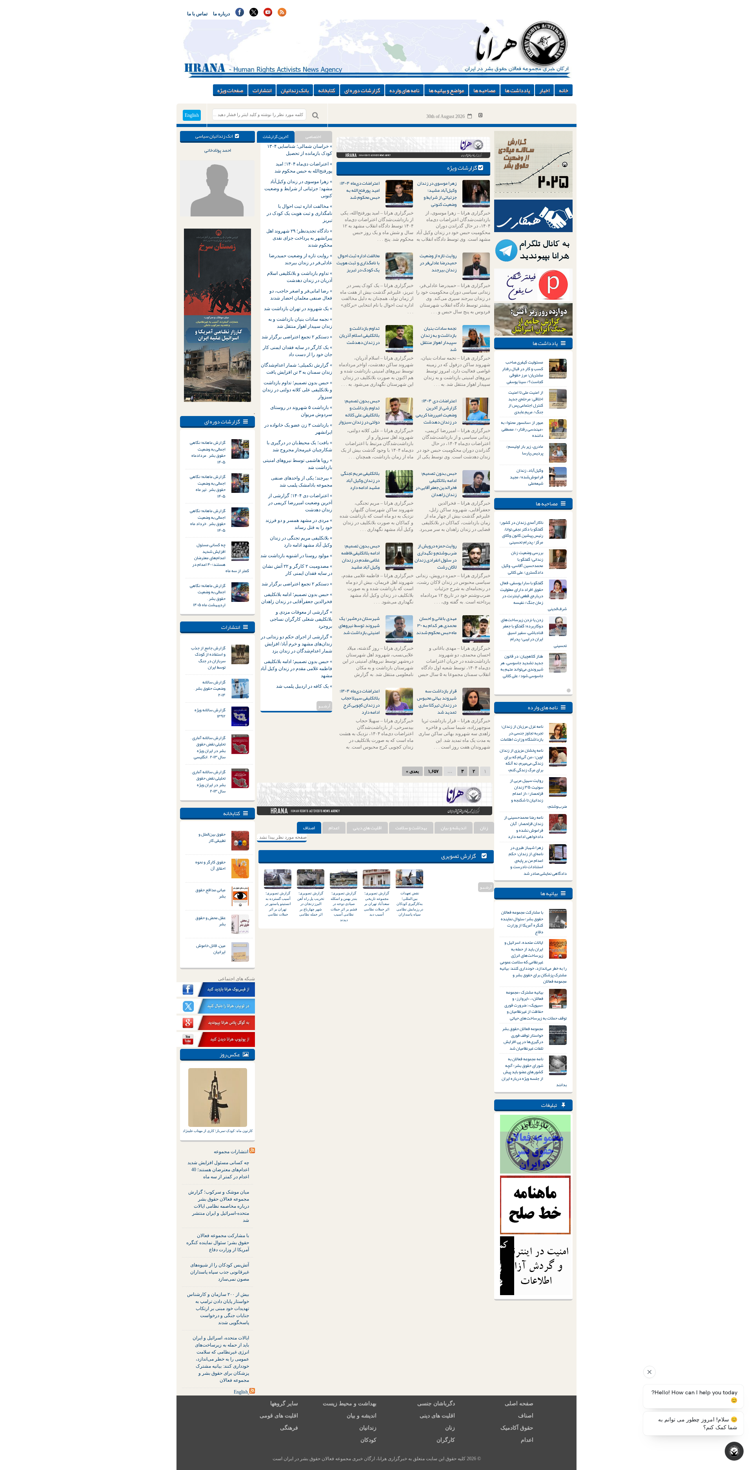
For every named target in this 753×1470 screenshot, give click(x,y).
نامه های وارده (404, 90)
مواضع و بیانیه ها (446, 90)
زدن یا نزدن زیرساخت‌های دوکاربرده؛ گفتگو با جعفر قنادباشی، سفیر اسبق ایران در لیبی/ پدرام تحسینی (534, 632)
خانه (563, 90)
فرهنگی (289, 1428)
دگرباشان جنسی (436, 1403)
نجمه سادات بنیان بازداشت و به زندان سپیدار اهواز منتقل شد (438, 339)
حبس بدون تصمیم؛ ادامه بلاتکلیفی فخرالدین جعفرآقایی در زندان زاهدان (436, 484)
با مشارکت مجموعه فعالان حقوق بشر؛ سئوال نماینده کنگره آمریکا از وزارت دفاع (217, 1242)
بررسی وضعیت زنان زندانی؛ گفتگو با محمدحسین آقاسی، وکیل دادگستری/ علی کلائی (522, 562)
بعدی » (412, 771)
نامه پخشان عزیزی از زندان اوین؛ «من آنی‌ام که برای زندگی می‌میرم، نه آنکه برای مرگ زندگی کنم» (521, 760)
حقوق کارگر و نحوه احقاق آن (210, 865)
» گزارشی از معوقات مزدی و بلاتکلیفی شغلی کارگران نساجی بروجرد (301, 619)
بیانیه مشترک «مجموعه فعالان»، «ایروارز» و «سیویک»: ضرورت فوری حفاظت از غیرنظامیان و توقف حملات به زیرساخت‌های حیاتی (535, 1005)
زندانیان (367, 1428)
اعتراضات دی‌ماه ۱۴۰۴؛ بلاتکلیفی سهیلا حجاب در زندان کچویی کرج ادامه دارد (360, 701)
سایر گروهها (284, 1403)
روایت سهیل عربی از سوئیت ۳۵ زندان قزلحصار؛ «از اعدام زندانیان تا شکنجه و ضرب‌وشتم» (538, 793)
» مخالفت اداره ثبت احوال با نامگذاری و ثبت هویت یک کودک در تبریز (299, 213)
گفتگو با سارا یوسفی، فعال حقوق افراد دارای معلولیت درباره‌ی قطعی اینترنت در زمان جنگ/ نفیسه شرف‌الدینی (533, 595)
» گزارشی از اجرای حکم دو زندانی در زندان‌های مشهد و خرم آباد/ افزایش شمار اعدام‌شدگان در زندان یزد (296, 644)
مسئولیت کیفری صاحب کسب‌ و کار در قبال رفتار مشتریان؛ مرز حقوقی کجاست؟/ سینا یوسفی (522, 372)
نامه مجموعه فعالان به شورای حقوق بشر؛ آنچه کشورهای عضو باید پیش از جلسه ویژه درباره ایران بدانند (534, 1071)
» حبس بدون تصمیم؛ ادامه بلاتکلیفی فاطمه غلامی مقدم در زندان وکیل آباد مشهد (296, 668)
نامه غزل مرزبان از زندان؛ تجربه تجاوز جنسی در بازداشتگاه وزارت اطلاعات (521, 732)
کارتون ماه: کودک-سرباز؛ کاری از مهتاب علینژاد (218, 1131)
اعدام (334, 827)
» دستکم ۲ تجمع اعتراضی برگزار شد (297, 337)
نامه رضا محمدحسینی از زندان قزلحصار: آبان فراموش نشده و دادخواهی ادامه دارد (523, 827)
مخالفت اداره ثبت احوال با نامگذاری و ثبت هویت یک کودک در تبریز (358, 262)
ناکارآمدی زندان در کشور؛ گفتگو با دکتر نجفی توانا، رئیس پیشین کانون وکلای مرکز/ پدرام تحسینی (521, 532)
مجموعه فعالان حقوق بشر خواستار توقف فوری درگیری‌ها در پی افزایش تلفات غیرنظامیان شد (522, 1038)
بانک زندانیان (295, 90)
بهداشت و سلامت (411, 827)
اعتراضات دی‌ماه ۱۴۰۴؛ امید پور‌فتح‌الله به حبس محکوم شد (360, 190)
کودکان (368, 1440)
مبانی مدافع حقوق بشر (210, 893)
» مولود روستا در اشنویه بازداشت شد (296, 555)
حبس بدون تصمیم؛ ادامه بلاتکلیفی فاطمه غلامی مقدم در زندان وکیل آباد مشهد (360, 556)
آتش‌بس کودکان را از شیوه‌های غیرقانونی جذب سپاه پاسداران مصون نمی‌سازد (219, 1272)
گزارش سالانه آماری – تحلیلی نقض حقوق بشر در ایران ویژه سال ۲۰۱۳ (208, 781)
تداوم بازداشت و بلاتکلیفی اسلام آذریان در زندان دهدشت (359, 335)
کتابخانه (326, 90)
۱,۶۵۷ (433, 771)
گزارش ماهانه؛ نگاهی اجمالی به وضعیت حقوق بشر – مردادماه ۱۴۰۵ (208, 452)
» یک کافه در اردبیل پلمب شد (304, 686)
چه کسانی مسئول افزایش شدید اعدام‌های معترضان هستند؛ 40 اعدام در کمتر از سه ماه (218, 1169)
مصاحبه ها (484, 90)
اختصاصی (313, 137)
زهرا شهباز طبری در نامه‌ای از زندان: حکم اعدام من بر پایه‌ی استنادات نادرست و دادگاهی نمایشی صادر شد (538, 860)
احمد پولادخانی (217, 150)
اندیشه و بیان (453, 827)
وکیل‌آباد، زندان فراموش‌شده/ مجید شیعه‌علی (526, 476)
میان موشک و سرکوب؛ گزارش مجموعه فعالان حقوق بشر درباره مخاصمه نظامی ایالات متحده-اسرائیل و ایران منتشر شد (218, 1206)
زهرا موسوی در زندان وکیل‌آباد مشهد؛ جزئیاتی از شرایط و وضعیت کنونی (437, 194)
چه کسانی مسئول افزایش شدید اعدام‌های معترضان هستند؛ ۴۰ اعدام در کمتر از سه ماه (220, 557)
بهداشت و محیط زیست (349, 1403)
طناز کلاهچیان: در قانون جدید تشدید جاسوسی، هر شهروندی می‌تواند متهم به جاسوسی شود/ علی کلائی (521, 666)
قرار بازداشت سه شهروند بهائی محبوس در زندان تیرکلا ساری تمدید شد (437, 701)
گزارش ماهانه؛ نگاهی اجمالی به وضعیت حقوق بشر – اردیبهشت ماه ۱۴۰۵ (208, 595)
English (192, 115)
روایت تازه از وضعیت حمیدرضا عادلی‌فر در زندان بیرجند (438, 262)
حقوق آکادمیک (516, 1428)
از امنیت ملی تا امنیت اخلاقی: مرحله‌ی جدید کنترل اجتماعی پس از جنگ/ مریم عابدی (525, 402)
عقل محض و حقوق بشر (210, 921)
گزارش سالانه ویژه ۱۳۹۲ (210, 713)
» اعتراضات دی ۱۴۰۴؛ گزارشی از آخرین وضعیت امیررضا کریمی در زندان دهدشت (300, 502)
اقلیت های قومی (279, 1416)
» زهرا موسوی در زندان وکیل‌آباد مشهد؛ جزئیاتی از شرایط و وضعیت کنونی (298, 188)
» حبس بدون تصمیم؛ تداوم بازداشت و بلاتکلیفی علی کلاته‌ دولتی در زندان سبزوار (297, 390)
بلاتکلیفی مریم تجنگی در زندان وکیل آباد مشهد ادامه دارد (360, 480)
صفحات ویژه (230, 90)
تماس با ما (197, 13)
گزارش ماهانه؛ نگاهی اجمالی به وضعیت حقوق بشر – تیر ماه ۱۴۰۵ (208, 486)
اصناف (309, 827)
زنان (484, 827)
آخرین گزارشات (276, 137)
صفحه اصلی (519, 1403)
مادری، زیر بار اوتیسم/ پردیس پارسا (524, 449)
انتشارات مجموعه (231, 1151)
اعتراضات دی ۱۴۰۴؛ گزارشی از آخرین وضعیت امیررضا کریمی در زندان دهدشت (436, 411)
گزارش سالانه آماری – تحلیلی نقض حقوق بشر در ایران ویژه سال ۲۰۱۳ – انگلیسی (208, 747)
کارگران (446, 1440)
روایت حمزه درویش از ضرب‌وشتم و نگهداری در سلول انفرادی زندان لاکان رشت (436, 556)
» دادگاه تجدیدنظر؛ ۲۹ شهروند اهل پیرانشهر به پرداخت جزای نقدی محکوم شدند (299, 238)
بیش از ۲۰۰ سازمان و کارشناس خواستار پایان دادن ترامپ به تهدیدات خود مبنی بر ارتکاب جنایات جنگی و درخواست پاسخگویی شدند (218, 1308)
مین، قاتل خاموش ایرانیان (211, 948)
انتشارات (262, 90)
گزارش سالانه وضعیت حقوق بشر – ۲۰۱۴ (210, 688)
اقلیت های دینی (367, 827)
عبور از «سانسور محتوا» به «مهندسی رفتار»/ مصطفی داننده (522, 429)
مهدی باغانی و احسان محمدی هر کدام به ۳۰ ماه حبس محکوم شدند (436, 625)
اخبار (544, 90)
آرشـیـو (324, 706)
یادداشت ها (517, 90)
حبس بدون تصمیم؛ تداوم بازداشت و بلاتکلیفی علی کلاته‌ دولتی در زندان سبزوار (359, 411)
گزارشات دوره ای (362, 90)
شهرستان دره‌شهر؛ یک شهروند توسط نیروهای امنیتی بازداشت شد (359, 625)
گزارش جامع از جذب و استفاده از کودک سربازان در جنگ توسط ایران (208, 657)
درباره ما (221, 13)
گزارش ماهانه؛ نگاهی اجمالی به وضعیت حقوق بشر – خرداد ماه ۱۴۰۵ (208, 520)
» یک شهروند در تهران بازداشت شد (298, 308)
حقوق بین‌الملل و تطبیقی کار (212, 837)
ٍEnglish (241, 1392)
